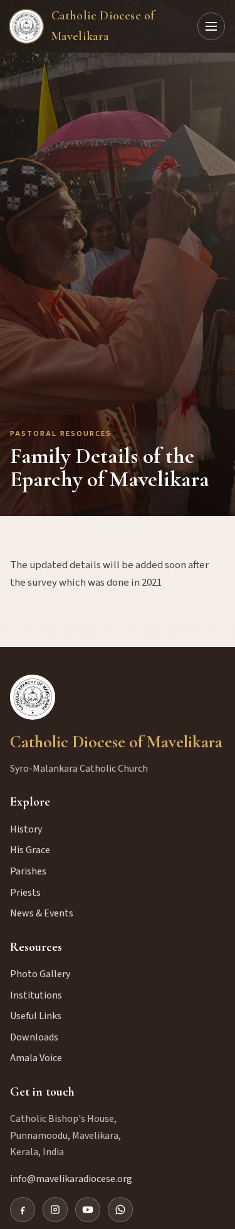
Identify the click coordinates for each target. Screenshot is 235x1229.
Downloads (34, 1037)
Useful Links (35, 1016)
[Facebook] (22, 1209)
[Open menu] (211, 26)
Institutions (36, 995)
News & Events (41, 913)
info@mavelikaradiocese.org (71, 1179)
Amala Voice (36, 1058)
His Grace (30, 850)
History (26, 829)
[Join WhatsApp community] (120, 1209)
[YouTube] (87, 1209)
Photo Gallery (40, 974)
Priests (25, 893)
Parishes (28, 871)
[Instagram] (55, 1209)
